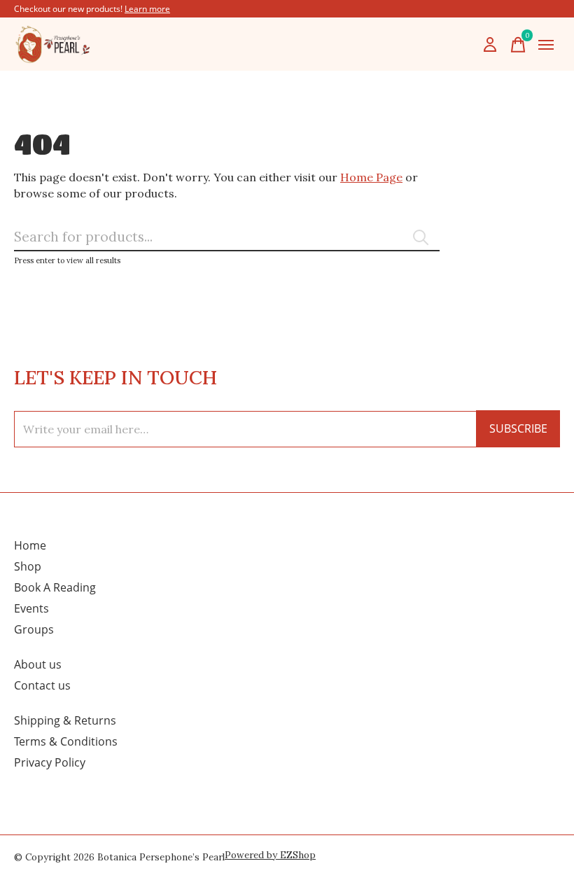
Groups (34, 629)
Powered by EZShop (270, 855)
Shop (27, 566)
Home (30, 545)
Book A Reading (55, 587)
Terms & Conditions (66, 741)
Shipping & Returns (65, 720)
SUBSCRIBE (518, 428)
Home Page (371, 177)
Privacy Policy (49, 762)
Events (31, 608)
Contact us (42, 685)
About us (38, 664)
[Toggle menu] (546, 45)
